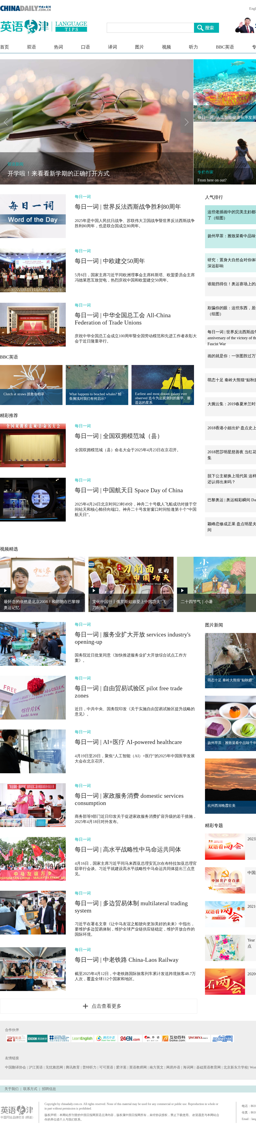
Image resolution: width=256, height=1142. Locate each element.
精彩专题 (214, 825)
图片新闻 (214, 625)
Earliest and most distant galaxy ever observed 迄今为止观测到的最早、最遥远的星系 (162, 398)
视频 (166, 47)
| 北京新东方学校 (235, 1067)
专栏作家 (206, 172)
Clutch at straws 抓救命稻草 (24, 394)
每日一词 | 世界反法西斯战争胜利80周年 (128, 207)
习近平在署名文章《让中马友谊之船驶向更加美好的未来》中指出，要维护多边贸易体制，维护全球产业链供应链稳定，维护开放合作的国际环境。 (135, 929)
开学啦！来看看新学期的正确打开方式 (59, 173)
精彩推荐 (9, 415)
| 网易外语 (172, 1067)
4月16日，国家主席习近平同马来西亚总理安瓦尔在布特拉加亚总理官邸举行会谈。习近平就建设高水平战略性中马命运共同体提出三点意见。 (136, 868)
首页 (4, 47)
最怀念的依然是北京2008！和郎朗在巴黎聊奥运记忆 (42, 605)
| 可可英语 (106, 1067)
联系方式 (30, 1089)
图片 (139, 47)
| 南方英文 (156, 1067)
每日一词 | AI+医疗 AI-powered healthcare (128, 742)
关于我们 (11, 1089)
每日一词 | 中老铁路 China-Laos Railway (126, 959)
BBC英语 (225, 47)
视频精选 (9, 549)
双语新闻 (16, 164)
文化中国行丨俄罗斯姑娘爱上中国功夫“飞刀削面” (129, 605)
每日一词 (206, 109)
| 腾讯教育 (72, 1067)
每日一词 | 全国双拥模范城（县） (119, 436)
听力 (193, 47)
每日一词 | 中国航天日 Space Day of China (129, 490)
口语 (85, 47)
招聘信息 (49, 1089)
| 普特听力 (89, 1067)
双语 (31, 47)
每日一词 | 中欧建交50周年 (110, 261)
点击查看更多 (107, 1006)
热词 (58, 47)
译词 (112, 47)
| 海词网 (187, 1067)
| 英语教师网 (138, 1067)
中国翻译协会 (16, 1067)
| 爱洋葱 (121, 1067)
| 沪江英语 (35, 1067)
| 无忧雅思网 (54, 1067)
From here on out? (212, 180)
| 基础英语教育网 (208, 1067)
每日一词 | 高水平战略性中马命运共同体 (128, 849)
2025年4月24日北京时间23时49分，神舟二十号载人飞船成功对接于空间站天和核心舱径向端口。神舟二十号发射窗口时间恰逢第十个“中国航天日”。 (136, 509)
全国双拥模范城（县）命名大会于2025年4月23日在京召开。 (128, 450)
